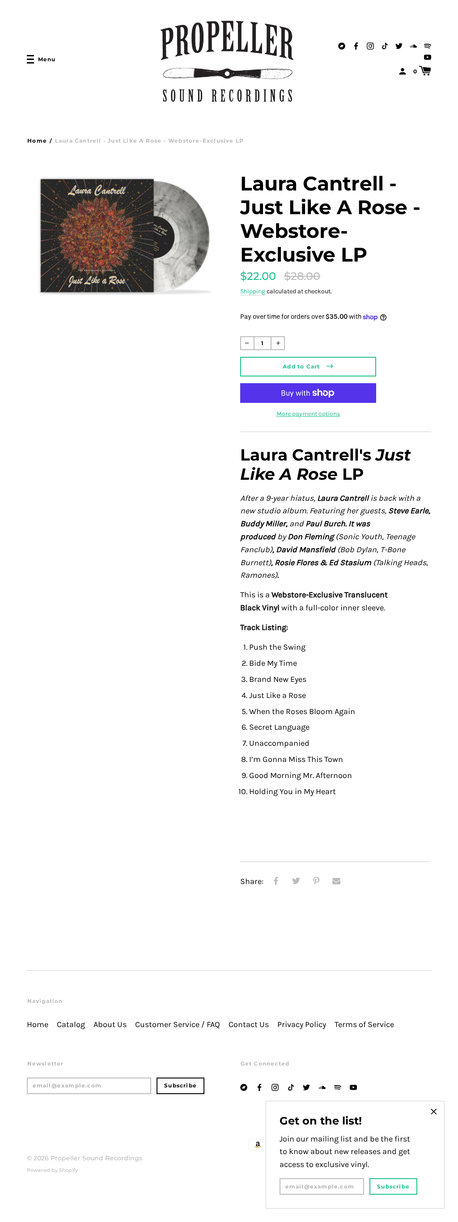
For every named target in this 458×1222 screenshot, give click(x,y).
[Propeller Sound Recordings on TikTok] (384, 45)
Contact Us (249, 1024)
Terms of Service (364, 1024)
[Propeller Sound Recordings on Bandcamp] (341, 45)
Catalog (71, 1024)
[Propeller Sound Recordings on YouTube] (427, 56)
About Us (110, 1024)
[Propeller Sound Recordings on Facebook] (356, 45)
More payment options (308, 414)
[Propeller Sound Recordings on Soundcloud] (413, 45)
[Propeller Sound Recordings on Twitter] (399, 45)
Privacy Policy (301, 1024)
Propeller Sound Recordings (96, 1158)
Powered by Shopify (52, 1170)
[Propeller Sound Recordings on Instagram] (370, 45)
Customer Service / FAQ (177, 1024)
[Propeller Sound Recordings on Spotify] (427, 45)
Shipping (252, 291)
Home (37, 140)
